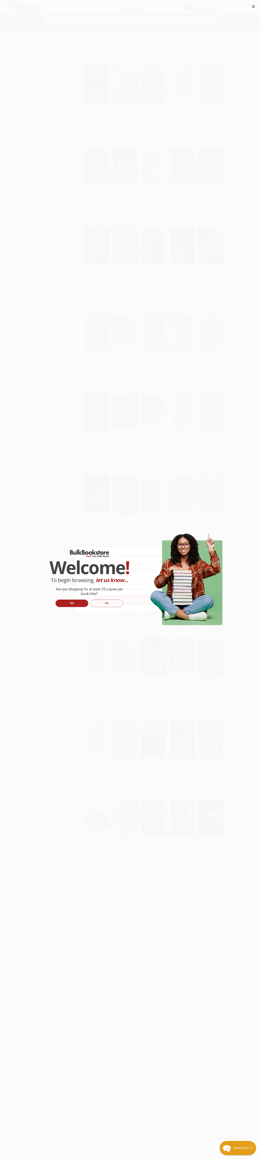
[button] (238, 1148)
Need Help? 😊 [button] (243, 1147)
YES (72, 603)
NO (107, 603)
